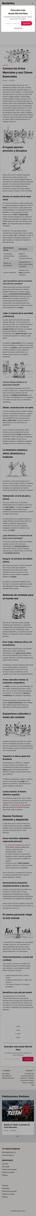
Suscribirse (26, 23)
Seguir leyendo (18, 28)
